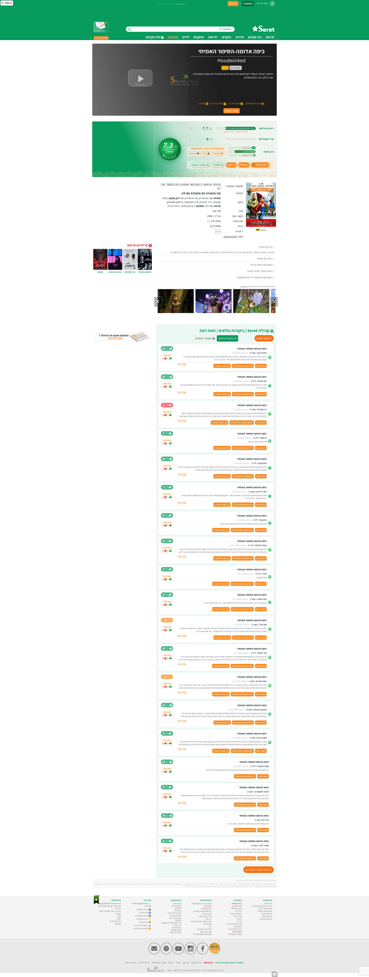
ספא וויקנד (208, 906)
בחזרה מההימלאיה (204, 929)
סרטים (239, 919)
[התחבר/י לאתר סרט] (272, 3)
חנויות (118, 919)
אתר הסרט (244, 286)
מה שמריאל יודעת (174, 913)
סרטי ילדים (238, 916)
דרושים (171, 962)
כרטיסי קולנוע (236, 903)
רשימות (230, 164)
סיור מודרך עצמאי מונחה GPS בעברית (109, 907)
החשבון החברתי (144, 272)
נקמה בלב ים (207, 913)
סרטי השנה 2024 (235, 929)
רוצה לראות (260, 164)
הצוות (178, 962)
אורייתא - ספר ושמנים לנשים (110, 911)
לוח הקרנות (153, 37)
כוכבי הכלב (177, 903)
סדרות (239, 921)
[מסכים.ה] (170, 358)
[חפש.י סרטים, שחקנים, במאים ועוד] (129, 29)
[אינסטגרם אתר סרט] (190, 954)
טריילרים (238, 911)
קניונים (118, 913)
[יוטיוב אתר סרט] (178, 954)
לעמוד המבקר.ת (221, 365)
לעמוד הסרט (261, 365)
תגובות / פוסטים (204, 338)
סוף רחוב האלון (206, 931)
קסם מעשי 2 (176, 927)
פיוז (210, 926)
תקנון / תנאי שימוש (159, 962)
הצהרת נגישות (130, 962)
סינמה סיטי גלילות (265, 908)
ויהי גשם (209, 919)
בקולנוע (217, 153)
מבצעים (173, 37)
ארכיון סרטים (229, 236)
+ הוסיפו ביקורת (264, 338)
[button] (6, 3)
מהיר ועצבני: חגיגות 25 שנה (201, 921)
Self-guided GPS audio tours (109, 903)
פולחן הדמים (176, 906)
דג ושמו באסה (206, 908)
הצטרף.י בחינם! (199, 165)
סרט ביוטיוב (143, 922)
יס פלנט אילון (267, 916)
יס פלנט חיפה (267, 913)
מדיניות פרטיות (144, 962)
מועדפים (243, 164)
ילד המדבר (177, 925)
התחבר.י (216, 164)
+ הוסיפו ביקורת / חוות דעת (258, 869)
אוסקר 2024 (237, 931)
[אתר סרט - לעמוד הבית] (96, 903)
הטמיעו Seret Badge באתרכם (141, 904)
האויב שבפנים (176, 930)
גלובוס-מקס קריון (265, 919)
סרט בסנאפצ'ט (142, 919)
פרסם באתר (208, 962)
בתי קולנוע (268, 903)
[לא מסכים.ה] (165, 358)
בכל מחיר (177, 910)
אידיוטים (178, 908)
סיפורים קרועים (175, 915)
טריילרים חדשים (138, 245)
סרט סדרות (143, 912)
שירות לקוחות (196, 962)
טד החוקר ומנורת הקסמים (171, 922)
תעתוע (100, 272)
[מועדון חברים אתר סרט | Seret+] (154, 954)
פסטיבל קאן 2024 (235, 934)
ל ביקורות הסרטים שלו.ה (243, 365)
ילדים (185, 37)
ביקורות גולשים (227, 338)
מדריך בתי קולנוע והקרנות (262, 906)
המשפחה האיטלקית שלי (202, 934)
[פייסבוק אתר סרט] (202, 954)
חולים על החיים (175, 932)
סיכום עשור (237, 926)
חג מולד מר (207, 924)
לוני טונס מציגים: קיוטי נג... (202, 911)
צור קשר (185, 962)
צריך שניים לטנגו (205, 916)
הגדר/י (252, 216)
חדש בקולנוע (237, 906)
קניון (119, 916)
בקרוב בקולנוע (236, 908)
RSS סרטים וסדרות (140, 928)
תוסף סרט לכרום (141, 925)
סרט (203, 970)
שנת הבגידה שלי (175, 918)
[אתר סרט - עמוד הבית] (263, 31)
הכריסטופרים (129, 272)
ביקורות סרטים (236, 913)
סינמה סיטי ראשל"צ (264, 911)
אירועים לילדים (115, 921)
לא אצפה (192, 153)
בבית (205, 153)
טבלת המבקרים (101, 38)
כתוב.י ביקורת (231, 110)
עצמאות (178, 920)
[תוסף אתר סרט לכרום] (166, 954)
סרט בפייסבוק (142, 909)
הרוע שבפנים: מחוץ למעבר (201, 903)
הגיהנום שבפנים (115, 272)
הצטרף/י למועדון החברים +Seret (229, 962)
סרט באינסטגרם (141, 915)
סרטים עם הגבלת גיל (234, 924)
